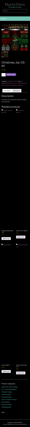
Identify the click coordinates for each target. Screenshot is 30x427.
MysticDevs (15, 4)
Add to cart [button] (6, 238)
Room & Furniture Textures (9, 399)
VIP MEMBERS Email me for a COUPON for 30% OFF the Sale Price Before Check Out (14, 83)
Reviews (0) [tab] (16, 91)
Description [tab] (7, 91)
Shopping (5, 424)
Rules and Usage (6, 404)
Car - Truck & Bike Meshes (9, 389)
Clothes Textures (6, 394)
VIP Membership (6, 407)
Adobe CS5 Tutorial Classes (10, 387)
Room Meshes (6, 402)
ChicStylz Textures (12, 81)
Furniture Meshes (6, 397)
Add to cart (11, 74)
